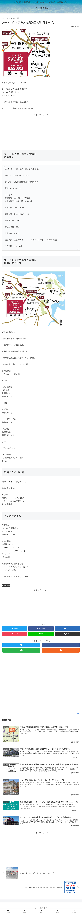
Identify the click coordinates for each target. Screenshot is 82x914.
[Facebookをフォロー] (61, 645)
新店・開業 (7, 585)
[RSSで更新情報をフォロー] (61, 650)
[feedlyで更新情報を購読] (21, 650)
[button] (76, 458)
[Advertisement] (41, 130)
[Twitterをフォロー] (21, 645)
